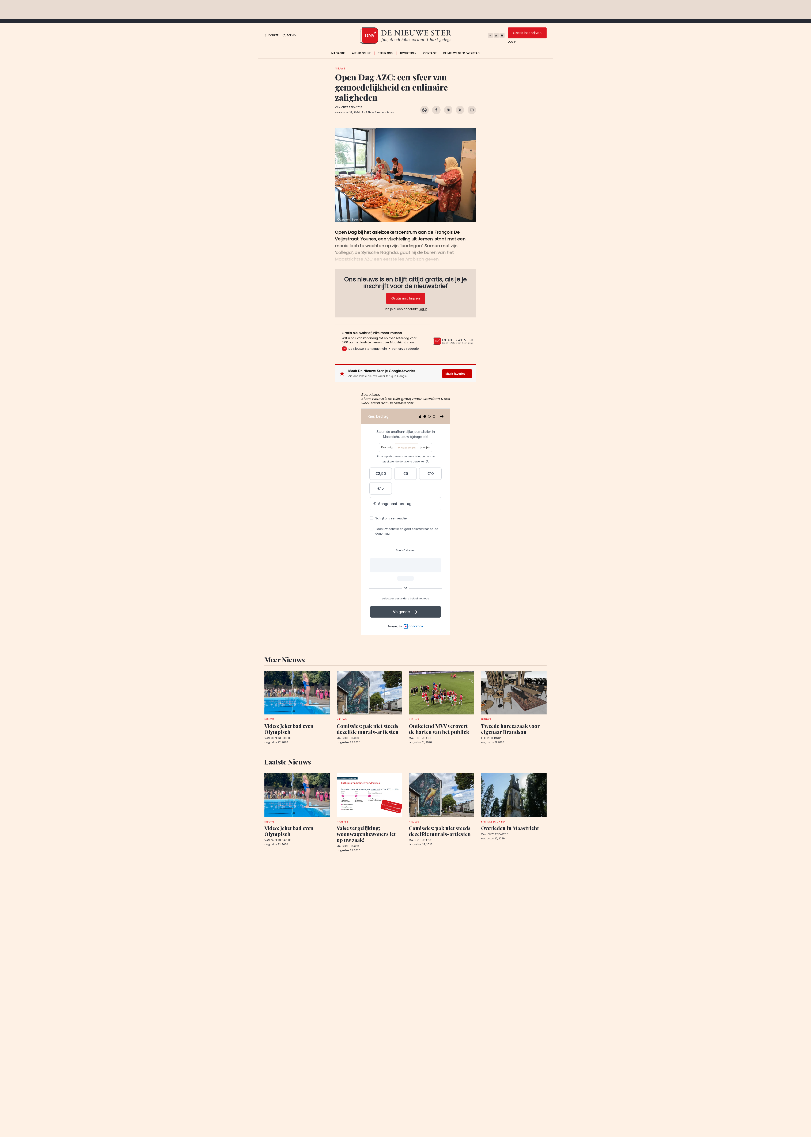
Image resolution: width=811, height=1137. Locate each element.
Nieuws (340, 68)
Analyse (342, 821)
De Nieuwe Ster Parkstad (461, 53)
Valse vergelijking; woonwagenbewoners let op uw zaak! (366, 834)
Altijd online (361, 53)
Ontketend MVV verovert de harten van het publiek (439, 728)
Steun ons (385, 53)
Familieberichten (493, 821)
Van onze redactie (348, 107)
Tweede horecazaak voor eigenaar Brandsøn (510, 728)
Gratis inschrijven (527, 32)
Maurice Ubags (348, 738)
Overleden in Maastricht (510, 828)
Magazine (338, 53)
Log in (512, 41)
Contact (430, 53)
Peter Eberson (491, 738)
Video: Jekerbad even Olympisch (288, 728)
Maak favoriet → (457, 373)
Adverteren (408, 53)
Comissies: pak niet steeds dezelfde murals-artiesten (368, 728)
